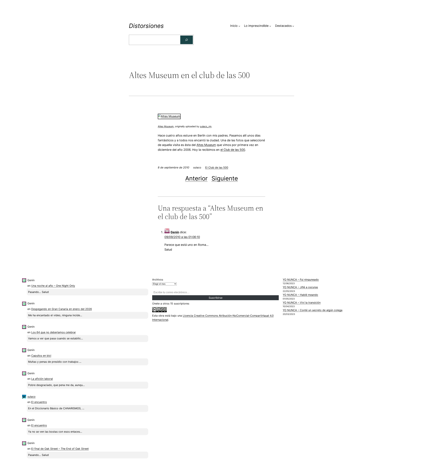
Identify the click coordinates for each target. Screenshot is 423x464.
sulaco (31, 396)
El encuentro (39, 402)
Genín (175, 232)
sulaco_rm (206, 126)
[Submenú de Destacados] (293, 26)
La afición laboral (42, 378)
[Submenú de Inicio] (239, 26)
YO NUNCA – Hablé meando (300, 294)
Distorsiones (146, 25)
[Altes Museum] (169, 116)
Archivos (157, 279)
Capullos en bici (41, 355)
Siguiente (225, 178)
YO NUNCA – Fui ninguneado (301, 279)
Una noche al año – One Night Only (53, 285)
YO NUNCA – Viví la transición (302, 302)
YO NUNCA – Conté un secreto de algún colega (312, 310)
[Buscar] (186, 40)
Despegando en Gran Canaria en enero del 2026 (61, 309)
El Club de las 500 (216, 167)
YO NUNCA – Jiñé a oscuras (300, 287)
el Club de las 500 (232, 149)
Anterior (196, 178)
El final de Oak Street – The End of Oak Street (60, 448)
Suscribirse (215, 297)
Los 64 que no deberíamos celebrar (53, 332)
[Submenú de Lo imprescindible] (270, 26)
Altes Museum (166, 126)
